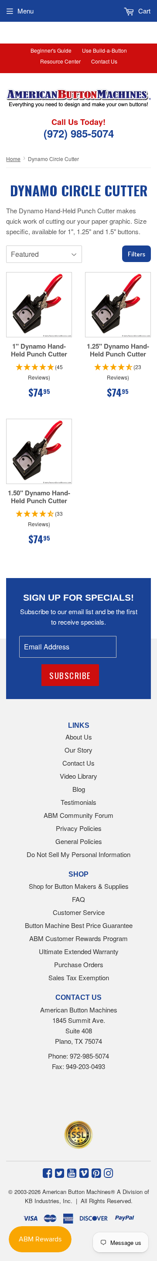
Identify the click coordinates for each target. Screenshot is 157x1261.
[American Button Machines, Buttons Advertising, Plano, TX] (68, 1098)
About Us (78, 736)
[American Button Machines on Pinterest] (96, 1172)
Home (13, 158)
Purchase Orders (78, 964)
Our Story (78, 749)
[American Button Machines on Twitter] (59, 1172)
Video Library (78, 775)
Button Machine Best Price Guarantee (79, 925)
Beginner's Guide (51, 50)
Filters (136, 254)
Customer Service (79, 912)
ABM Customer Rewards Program (78, 938)
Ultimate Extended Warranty (79, 951)
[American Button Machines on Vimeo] (84, 1172)
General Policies (78, 841)
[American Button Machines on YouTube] (71, 1172)
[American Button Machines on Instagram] (108, 1172)
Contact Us (104, 61)
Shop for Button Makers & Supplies (79, 886)
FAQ (78, 899)
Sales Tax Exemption (78, 977)
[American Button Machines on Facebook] (47, 1172)
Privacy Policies (79, 828)
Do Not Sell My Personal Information (78, 854)
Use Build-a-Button (104, 50)
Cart (143, 10)
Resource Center (60, 61)
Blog (78, 789)
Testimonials (78, 802)
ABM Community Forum (78, 815)
